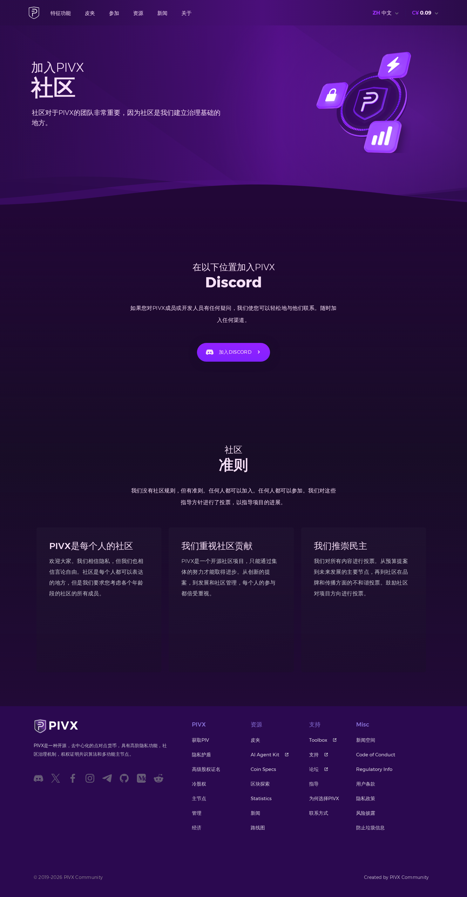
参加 (114, 13)
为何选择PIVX (324, 798)
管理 (196, 813)
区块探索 (260, 784)
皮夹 (90, 13)
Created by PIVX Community (396, 877)
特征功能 (61, 13)
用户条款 (365, 784)
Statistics (261, 798)
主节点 (199, 798)
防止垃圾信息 (370, 828)
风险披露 (365, 813)
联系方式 (318, 813)
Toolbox (318, 740)
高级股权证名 (206, 769)
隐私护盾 (201, 755)
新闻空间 (365, 740)
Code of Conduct (375, 755)
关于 (186, 13)
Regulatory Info (374, 769)
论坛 (314, 769)
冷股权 (199, 784)
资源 (138, 13)
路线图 (258, 828)
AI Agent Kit (265, 755)
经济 (196, 828)
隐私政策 (365, 798)
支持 (314, 755)
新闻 (162, 13)
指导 (314, 784)
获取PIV (200, 740)
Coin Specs (263, 769)
